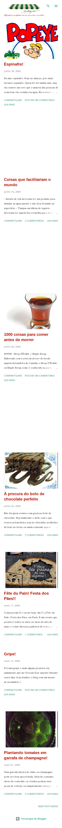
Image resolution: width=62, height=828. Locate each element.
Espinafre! (13, 64)
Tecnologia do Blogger (33, 818)
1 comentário (33, 634)
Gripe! (10, 654)
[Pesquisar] (48, 6)
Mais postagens (48, 806)
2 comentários (34, 220)
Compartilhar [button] (13, 100)
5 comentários (34, 535)
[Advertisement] (31, 142)
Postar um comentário (40, 100)
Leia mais (9, 104)
